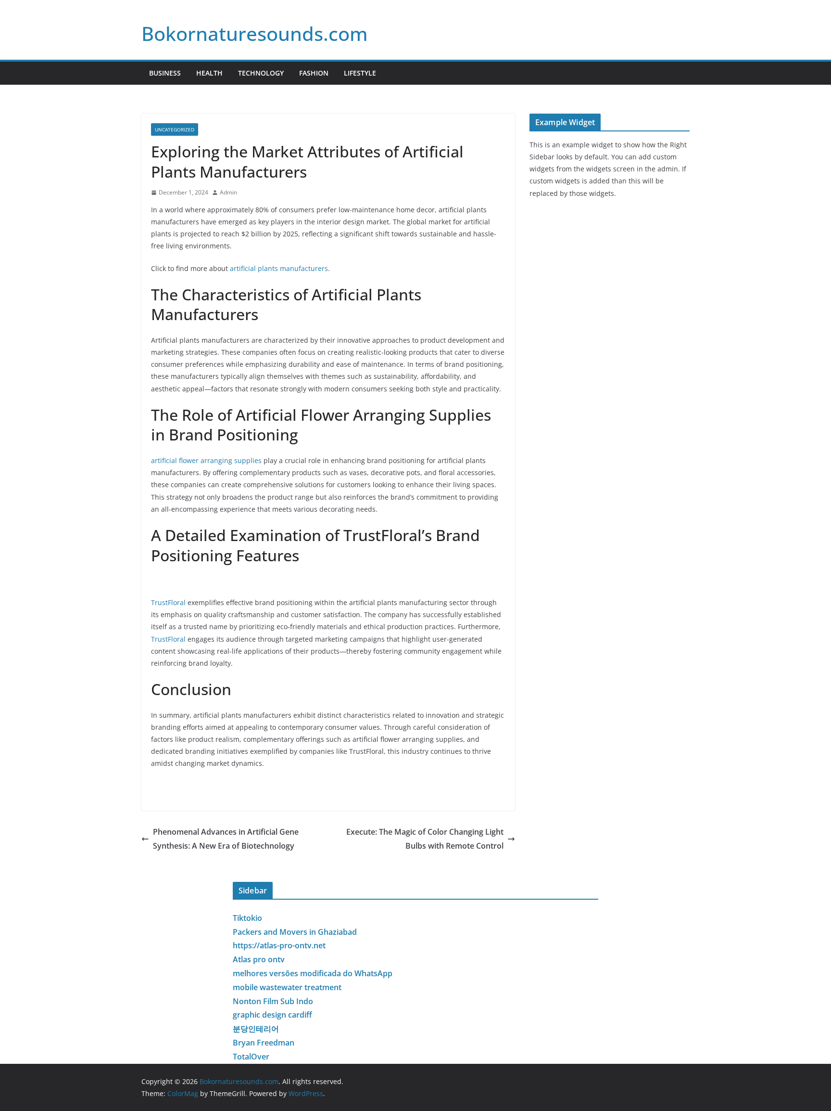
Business (165, 73)
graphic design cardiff (272, 1014)
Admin (228, 192)
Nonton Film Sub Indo (273, 1001)
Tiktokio (247, 918)
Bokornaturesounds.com (254, 33)
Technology (261, 73)
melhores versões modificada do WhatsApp (312, 973)
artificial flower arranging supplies (206, 460)
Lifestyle (360, 73)
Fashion (313, 73)
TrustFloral (168, 602)
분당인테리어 (256, 1028)
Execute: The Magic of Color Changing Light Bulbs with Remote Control (425, 839)
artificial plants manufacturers (279, 268)
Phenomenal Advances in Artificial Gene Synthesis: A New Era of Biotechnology (226, 839)
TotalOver (251, 1056)
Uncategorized (174, 129)
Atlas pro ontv (259, 959)
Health (209, 73)
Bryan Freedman (263, 1042)
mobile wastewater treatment (287, 987)
